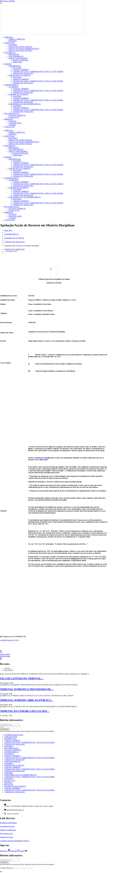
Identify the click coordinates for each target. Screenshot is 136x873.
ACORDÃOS (13, 87)
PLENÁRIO (12, 45)
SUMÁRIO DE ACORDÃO (18, 94)
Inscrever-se (4, 729)
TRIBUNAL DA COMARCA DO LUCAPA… (24, 711)
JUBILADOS (17, 62)
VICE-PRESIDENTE (15, 56)
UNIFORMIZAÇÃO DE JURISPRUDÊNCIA (24, 104)
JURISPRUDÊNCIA (11, 85)
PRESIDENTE (13, 54)
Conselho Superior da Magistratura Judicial (14, 841)
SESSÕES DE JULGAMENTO (19, 75)
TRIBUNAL (8, 37)
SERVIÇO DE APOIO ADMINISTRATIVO (23, 49)
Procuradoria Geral (6, 833)
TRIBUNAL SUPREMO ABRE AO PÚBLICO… (26, 700)
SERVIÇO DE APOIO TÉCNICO (20, 50)
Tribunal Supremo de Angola (23, 868)
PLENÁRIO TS (9, 52)
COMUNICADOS (14, 123)
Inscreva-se (4, 862)
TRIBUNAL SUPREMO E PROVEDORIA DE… (26, 689)
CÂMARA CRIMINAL (21, 70)
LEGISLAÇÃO (13, 117)
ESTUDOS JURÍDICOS (17, 115)
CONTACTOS (9, 127)
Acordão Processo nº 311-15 (9, 640)
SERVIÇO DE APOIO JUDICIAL (20, 47)
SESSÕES (7, 64)
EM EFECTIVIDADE (20, 60)
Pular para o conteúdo (7, 1)
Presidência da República (8, 823)
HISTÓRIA (12, 41)
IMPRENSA (8, 119)
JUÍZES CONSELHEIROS (18, 58)
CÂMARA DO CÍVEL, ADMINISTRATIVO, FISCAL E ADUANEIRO (38, 71)
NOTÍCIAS (12, 121)
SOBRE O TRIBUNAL (16, 39)
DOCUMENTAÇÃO (11, 113)
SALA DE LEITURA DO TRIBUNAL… (22, 678)
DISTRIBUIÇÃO (14, 66)
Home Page (8, 230)
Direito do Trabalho (43, 458)
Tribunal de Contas (6, 837)
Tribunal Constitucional (8, 830)
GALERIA (12, 125)
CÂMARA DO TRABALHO (23, 73)
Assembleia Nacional (7, 826)
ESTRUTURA (9, 43)
